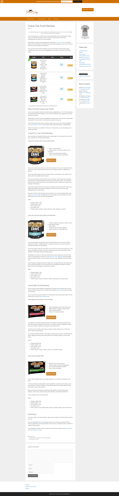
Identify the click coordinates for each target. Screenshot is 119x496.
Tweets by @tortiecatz (84, 76)
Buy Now (71, 65)
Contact (27, 488)
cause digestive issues (35, 124)
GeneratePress (66, 494)
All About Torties (30, 18)
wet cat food (61, 290)
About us (27, 484)
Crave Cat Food (60, 42)
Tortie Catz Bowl (41, 18)
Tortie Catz (32, 7)
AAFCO (62, 112)
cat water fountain (35, 194)
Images (49, 18)
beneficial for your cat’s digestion (54, 256)
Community (55, 18)
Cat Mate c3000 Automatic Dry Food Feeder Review (40, 437)
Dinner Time (31, 436)
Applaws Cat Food (67, 428)
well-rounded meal (44, 296)
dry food (42, 422)
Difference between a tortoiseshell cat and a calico (84, 59)
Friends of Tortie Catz (30, 486)
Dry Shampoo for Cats (34, 439)
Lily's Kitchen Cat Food (36, 430)
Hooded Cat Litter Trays (85, 66)
